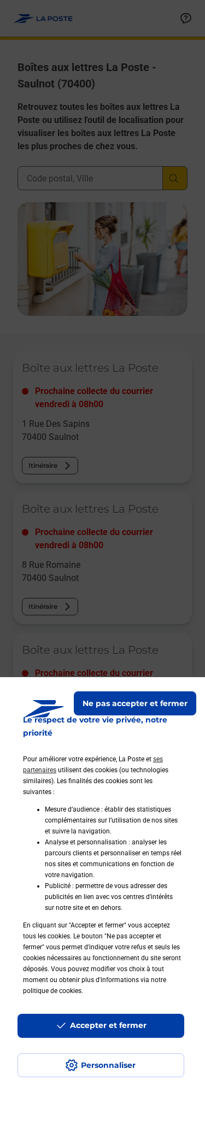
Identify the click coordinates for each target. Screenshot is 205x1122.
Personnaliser (108, 1065)
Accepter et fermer (108, 1025)
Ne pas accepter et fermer (135, 703)
